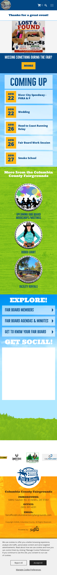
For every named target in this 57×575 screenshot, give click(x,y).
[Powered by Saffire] (34, 529)
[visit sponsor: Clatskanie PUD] (26, 458)
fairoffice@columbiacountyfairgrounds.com (28, 515)
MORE (28, 65)
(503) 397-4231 (28, 507)
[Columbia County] (5, 5)
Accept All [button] (38, 563)
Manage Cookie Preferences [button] (28, 569)
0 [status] (42, 5)
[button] (47, 7)
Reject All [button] (19, 563)
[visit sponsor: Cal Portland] (43, 458)
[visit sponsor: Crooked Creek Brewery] (9, 458)
